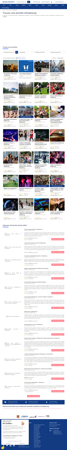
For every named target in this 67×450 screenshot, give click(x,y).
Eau (10, 5)
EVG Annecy (36, 431)
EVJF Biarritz (36, 429)
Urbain (23, 5)
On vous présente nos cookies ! (9, 438)
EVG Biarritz (36, 428)
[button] (2, 447)
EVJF (43, 5)
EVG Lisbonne (37, 437)
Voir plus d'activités (33, 396)
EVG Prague (36, 435)
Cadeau (50, 5)
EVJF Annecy (36, 432)
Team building (5, 7)
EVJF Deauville (37, 426)
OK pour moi (22, 443)
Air (4, 5)
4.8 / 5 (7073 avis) (59, 2)
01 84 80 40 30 (36, 2)
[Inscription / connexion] (51, 2)
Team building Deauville (39, 424)
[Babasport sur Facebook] (4, 446)
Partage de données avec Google (10, 437)
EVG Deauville (37, 427)
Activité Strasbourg (56, 408)
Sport (30, 5)
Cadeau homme (37, 445)
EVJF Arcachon (21, 445)
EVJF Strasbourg (21, 408)
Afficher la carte (21, 58)
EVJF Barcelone (37, 441)
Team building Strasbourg (31, 408)
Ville (63, 5)
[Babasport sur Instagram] (14, 446)
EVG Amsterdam (37, 436)
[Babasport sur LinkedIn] (11, 446)
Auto (17, 5)
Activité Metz (6, 408)
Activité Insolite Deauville (23, 446)
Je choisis (8, 443)
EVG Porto (36, 439)
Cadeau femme (37, 446)
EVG (37, 5)
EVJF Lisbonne (37, 442)
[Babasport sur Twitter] (7, 446)
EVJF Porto (36, 444)
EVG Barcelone (37, 440)
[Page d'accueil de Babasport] (8, 2)
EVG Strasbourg (13, 408)
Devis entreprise (46, 2)
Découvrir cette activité (57, 239)
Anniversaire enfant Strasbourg (44, 408)
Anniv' (56, 5)
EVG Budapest (37, 433)
